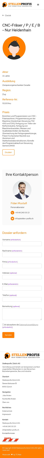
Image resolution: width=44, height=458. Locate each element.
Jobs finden (6, 395)
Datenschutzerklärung (28, 324)
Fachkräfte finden (9, 399)
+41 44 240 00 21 (22, 212)
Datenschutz (7, 411)
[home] (17, 5)
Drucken (8, 152)
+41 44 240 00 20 (9, 426)
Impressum (6, 414)
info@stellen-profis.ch (24, 218)
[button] (38, 4)
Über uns (5, 402)
